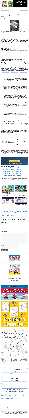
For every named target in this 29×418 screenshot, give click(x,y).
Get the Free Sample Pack (8, 195)
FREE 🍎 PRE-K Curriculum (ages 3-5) (24, 11)
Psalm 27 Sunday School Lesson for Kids (12, 171)
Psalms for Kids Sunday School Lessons (13, 212)
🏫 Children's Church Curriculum (15, 369)
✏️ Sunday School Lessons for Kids (14, 367)
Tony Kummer (12, 411)
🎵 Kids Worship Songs (14, 387)
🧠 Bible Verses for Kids (14, 380)
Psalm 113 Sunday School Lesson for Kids (12, 175)
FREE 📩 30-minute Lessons (14, 11)
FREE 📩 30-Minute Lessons (14, 280)
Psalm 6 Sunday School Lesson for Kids (11, 167)
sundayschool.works (24, 414)
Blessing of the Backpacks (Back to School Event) (9, 398)
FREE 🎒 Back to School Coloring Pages (14, 73)
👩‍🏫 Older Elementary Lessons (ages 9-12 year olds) (14, 389)
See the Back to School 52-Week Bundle (17, 163)
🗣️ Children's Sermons (14, 373)
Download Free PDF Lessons (14, 161)
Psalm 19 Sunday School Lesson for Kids (12, 169)
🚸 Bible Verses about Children (14, 382)
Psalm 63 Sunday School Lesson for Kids (12, 173)
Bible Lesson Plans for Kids (6, 211)
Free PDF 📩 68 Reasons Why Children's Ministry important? (14, 391)
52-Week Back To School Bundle (5, 11)
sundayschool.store (18, 414)
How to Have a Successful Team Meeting (8, 215)
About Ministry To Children (6, 403)
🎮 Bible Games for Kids (14, 378)
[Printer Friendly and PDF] (5, 18)
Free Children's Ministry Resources (7, 407)
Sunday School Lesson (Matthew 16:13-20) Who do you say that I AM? (12, 395)
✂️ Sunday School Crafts (14, 371)
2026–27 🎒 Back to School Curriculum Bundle (14, 278)
